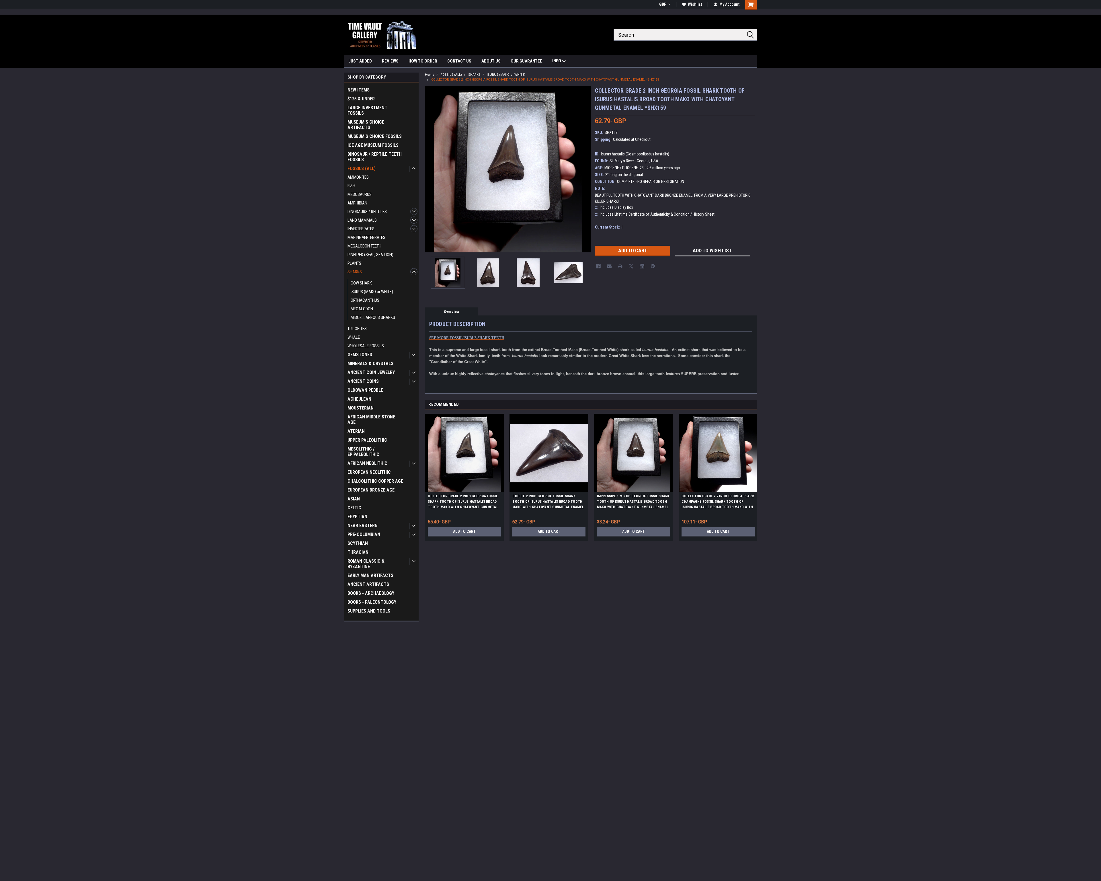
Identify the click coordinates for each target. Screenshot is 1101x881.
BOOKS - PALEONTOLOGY (372, 602)
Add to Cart (464, 531)
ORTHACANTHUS (365, 300)
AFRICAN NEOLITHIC (367, 463)
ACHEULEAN (359, 399)
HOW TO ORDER (423, 61)
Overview (451, 311)
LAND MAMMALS (362, 220)
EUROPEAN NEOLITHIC (369, 472)
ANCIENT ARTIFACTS (368, 584)
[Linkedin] (642, 266)
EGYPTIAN (357, 516)
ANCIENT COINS (363, 381)
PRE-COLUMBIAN (364, 534)
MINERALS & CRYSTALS (370, 363)
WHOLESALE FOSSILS (366, 345)
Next (585, 169)
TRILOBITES (357, 328)
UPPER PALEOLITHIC (367, 440)
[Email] (609, 266)
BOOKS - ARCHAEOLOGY (371, 593)
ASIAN (354, 499)
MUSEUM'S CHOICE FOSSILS (375, 136)
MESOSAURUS (360, 194)
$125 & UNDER (361, 99)
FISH (351, 185)
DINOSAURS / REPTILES (367, 211)
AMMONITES (358, 177)
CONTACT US (459, 61)
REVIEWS (390, 61)
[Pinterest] (653, 266)
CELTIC (354, 507)
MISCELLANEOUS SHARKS (373, 317)
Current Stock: (609, 227)
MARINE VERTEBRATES (366, 237)
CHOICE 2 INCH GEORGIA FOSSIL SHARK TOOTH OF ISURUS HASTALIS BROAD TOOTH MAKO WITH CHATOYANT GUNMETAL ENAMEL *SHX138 (548, 502)
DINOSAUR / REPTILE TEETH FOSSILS (375, 156)
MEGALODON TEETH (364, 246)
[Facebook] (598, 266)
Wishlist (695, 4)
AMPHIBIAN (357, 203)
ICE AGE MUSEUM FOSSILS (373, 145)
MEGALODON (362, 308)
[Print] (620, 266)
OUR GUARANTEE (526, 61)
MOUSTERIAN (361, 408)
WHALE (354, 337)
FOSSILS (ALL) (362, 168)
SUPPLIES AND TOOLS (369, 611)
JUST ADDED (360, 61)
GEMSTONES (360, 354)
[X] (631, 266)
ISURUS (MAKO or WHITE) (372, 291)
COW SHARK (361, 283)
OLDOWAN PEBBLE (365, 390)
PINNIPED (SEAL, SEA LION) (370, 254)
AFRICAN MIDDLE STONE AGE (371, 419)
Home (429, 75)
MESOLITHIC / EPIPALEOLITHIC (363, 451)
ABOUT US (491, 61)
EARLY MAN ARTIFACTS (370, 575)
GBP (662, 4)
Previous (430, 169)
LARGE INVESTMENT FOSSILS (367, 110)
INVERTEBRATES (361, 228)
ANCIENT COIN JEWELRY (371, 372)
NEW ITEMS (359, 90)
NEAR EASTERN (363, 525)
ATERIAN (356, 431)
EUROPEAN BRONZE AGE (371, 490)
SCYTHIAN (358, 543)
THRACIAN (358, 552)
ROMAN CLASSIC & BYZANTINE (366, 563)
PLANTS (354, 263)
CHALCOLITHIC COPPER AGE (375, 481)
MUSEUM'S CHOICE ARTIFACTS (366, 124)
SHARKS (355, 271)
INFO (557, 60)
